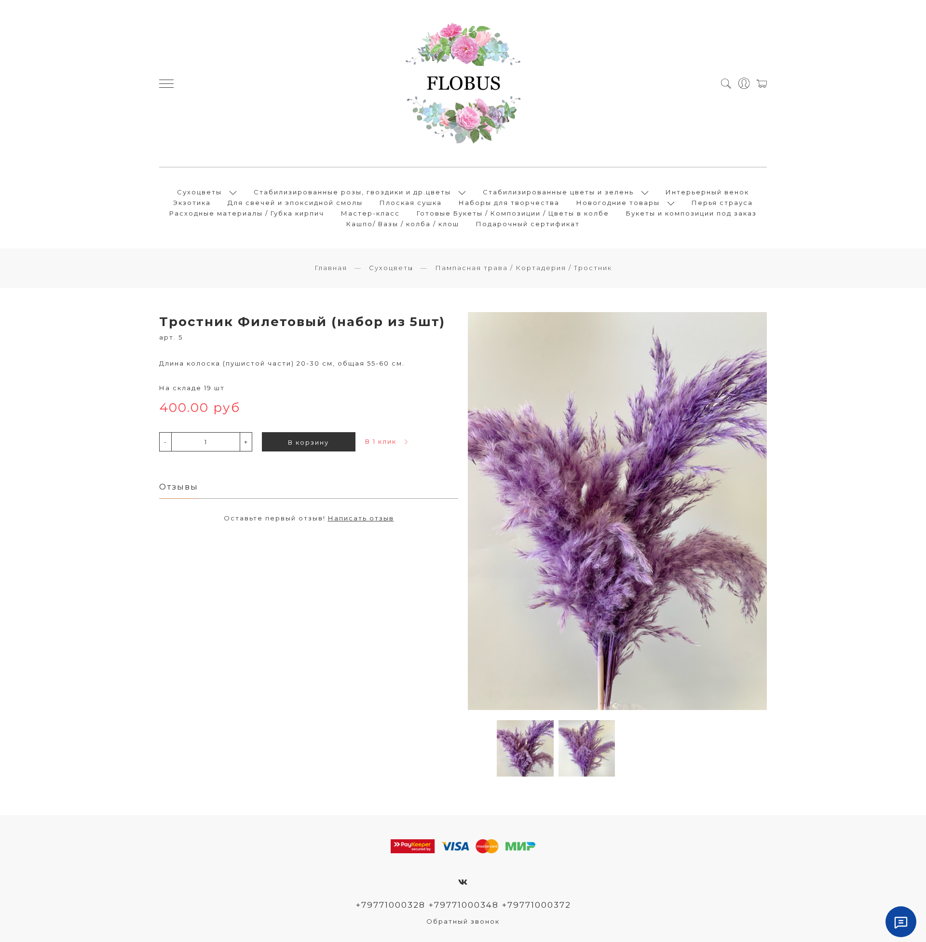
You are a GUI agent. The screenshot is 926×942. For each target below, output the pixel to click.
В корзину (308, 442)
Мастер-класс (370, 213)
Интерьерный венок (707, 192)
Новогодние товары (618, 202)
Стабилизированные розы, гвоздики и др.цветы (352, 192)
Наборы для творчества (509, 202)
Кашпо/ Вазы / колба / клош (402, 224)
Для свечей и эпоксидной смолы (295, 202)
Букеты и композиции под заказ (691, 213)
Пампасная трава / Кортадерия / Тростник (523, 268)
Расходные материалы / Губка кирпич (246, 213)
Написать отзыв (361, 518)
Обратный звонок (463, 921)
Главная (330, 268)
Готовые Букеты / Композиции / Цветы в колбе (513, 213)
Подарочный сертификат (528, 224)
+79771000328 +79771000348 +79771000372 (463, 905)
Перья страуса (722, 202)
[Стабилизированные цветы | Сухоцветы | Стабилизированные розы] (463, 83)
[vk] (463, 882)
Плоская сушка (411, 202)
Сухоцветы (199, 192)
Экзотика (192, 202)
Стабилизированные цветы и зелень (558, 192)
